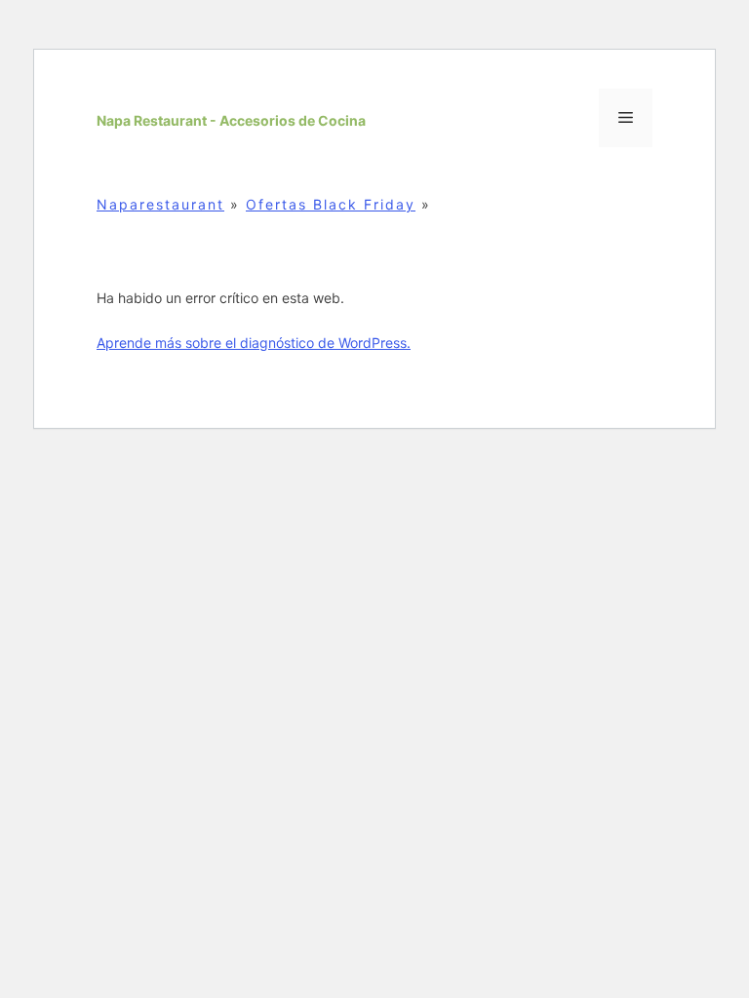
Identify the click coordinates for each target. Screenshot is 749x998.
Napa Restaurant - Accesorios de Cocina (231, 120)
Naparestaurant (160, 204)
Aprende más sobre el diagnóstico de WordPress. (254, 342)
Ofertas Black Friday (330, 204)
